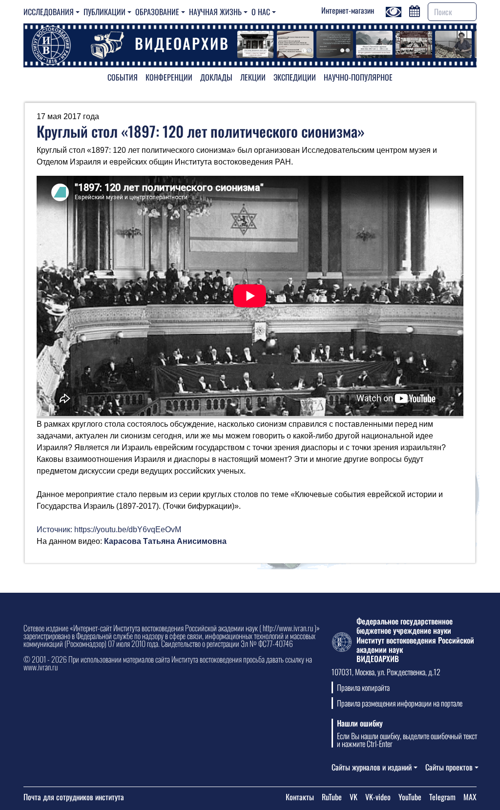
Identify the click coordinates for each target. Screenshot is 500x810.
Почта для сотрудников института (73, 797)
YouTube (409, 797)
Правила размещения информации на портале (399, 703)
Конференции (169, 77)
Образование (157, 12)
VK (353, 797)
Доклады (216, 77)
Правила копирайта (363, 687)
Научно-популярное (358, 77)
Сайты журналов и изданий (372, 767)
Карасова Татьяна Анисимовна (165, 541)
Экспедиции (294, 77)
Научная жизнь (215, 12)
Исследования (48, 12)
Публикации (104, 12)
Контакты (300, 797)
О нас (260, 12)
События (122, 77)
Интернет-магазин (347, 10)
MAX (470, 797)
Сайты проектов (449, 767)
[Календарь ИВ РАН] (414, 10)
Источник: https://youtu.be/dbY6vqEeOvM (109, 529)
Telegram (442, 797)
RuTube (332, 797)
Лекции (253, 77)
